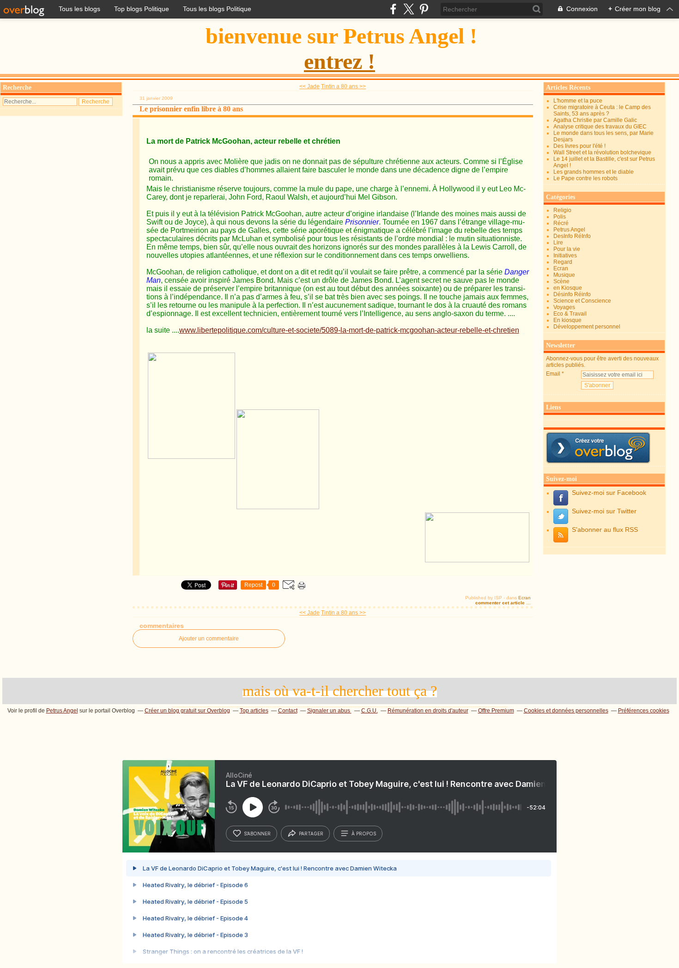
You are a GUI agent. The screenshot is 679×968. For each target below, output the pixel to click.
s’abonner (257, 833)
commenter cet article (500, 602)
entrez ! (339, 61)
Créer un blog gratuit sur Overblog (187, 710)
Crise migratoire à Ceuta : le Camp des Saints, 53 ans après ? (602, 110)
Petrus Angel (569, 229)
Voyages (564, 307)
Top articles (254, 710)
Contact (287, 710)
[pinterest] (424, 9)
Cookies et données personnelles (566, 710)
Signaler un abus (329, 710)
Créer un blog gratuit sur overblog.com (598, 447)
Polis (559, 216)
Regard (562, 262)
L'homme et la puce (577, 100)
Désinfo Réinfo (572, 294)
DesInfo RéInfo (572, 236)
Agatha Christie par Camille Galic (595, 120)
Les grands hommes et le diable (593, 172)
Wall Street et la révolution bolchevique (602, 152)
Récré (561, 223)
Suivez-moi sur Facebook (609, 492)
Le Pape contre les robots (585, 178)
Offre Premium (496, 710)
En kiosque (567, 320)
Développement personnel (586, 326)
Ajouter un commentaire (209, 638)
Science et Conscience (582, 301)
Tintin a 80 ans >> (343, 86)
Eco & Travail (570, 313)
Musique (564, 275)
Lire (558, 242)
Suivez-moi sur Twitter (604, 511)
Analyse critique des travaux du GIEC (600, 126)
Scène (561, 281)
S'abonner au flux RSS (605, 529)
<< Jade (309, 86)
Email (553, 374)
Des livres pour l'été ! (579, 146)
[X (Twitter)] (408, 9)
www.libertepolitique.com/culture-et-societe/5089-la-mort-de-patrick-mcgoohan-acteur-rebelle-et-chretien (349, 330)
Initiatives (565, 255)
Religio (562, 210)
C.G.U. (369, 710)
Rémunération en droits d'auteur (428, 710)
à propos (364, 833)
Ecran (524, 597)
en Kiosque (567, 288)
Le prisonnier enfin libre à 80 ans (191, 109)
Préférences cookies (643, 710)
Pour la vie (566, 249)
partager (311, 833)
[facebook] (393, 9)
